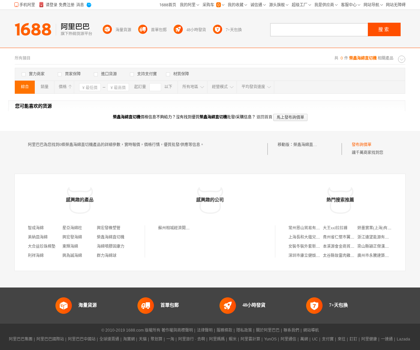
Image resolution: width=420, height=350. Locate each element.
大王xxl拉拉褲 (335, 228)
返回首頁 (264, 117)
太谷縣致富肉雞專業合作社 (346, 255)
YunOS (270, 339)
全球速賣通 (109, 339)
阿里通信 (288, 339)
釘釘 (353, 339)
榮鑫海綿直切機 (307, 144)
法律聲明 (205, 330)
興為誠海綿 (72, 255)
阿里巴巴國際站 (50, 339)
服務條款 (224, 330)
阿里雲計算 (250, 339)
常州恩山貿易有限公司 (308, 228)
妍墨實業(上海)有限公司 (378, 228)
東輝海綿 (70, 246)
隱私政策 (244, 330)
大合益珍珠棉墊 (41, 246)
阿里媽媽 (217, 339)
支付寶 (328, 339)
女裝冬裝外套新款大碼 (308, 246)
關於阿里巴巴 (268, 330)
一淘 (170, 339)
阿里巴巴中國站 (81, 339)
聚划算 (156, 339)
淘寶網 (129, 339)
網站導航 (311, 330)
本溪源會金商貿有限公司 (344, 246)
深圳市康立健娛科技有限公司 (314, 255)
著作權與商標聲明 (177, 330)
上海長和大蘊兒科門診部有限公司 (317, 237)
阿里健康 (369, 339)
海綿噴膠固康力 (110, 246)
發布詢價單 (361, 144)
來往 (342, 339)
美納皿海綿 (38, 237)
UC (315, 339)
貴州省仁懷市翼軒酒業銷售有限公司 (354, 237)
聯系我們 (291, 330)
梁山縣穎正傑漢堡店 (375, 246)
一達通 (387, 339)
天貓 (143, 339)
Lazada (403, 339)
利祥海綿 (36, 255)
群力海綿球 (106, 255)
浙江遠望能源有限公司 (377, 237)
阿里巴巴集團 (20, 339)
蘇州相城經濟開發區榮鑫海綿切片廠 (189, 228)
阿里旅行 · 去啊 (191, 339)
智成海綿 (36, 228)
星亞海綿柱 (72, 228)
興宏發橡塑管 (108, 228)
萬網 (304, 339)
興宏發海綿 (72, 237)
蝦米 (233, 339)
